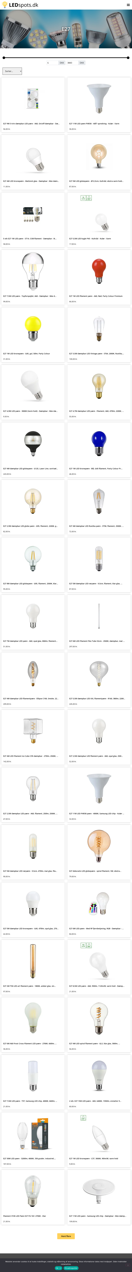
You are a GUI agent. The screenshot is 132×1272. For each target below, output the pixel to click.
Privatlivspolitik (71, 1268)
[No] (128, 1265)
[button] (128, 4)
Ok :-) (58, 1268)
